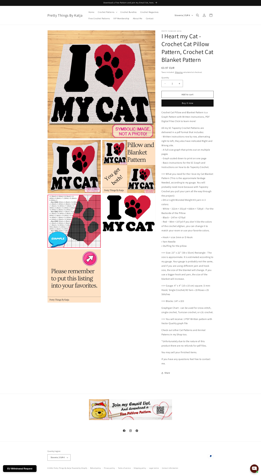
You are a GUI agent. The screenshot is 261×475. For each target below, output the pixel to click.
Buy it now (187, 103)
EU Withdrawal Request (19, 468)
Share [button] (167, 372)
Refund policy (95, 468)
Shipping (179, 72)
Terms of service (124, 468)
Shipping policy (140, 468)
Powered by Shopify (79, 468)
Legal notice (154, 468)
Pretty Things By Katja (62, 468)
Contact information (170, 468)
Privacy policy (109, 468)
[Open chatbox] (254, 468)
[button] (107, 12)
